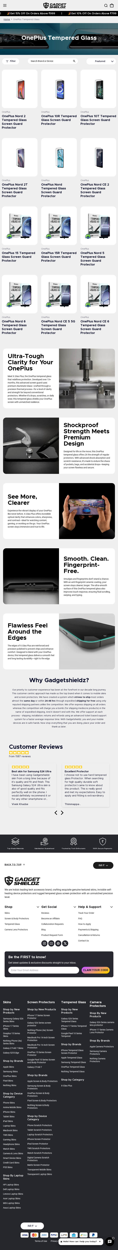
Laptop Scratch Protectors (40, 1134)
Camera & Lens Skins (13, 1153)
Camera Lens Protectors (16, 929)
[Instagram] (44, 943)
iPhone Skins (9, 1112)
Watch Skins (9, 1149)
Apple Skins (8, 1067)
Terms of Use (41, 1241)
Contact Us (83, 940)
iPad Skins (8, 1121)
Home (7, 19)
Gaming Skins (9, 1139)
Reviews (45, 913)
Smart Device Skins (12, 1158)
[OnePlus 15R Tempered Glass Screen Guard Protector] (59, 225)
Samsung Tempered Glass (73, 1062)
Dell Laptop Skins (11, 1189)
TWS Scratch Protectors (38, 1148)
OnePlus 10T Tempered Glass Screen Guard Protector (98, 120)
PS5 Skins (7, 1167)
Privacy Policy (57, 1241)
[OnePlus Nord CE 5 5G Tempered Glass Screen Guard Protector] (59, 294)
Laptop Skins (9, 1126)
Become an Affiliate (50, 918)
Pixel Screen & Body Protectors (42, 1100)
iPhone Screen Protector (38, 1139)
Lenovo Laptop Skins (13, 1194)
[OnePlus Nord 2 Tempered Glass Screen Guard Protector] (19, 89)
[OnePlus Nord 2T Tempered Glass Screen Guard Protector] (19, 157)
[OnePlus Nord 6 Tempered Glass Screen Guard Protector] (19, 294)
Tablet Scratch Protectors (39, 1130)
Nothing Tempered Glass (73, 1071)
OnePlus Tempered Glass (73, 1067)
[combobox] (53, 61)
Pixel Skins (8, 1080)
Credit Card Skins (11, 1162)
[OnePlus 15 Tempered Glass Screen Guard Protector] (19, 225)
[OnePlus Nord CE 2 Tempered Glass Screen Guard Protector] (98, 157)
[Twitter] (65, 943)
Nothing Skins (9, 1085)
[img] (60, 753)
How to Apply (84, 924)
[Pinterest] (58, 943)
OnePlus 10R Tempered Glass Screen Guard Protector (59, 120)
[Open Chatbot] (109, 1241)
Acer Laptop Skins (11, 1198)
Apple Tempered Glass (71, 1057)
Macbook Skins (10, 1130)
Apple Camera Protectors (102, 1046)
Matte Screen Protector (38, 1165)
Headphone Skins (11, 1144)
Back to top (13, 865)
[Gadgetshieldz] (54, 5)
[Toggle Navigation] (5, 5)
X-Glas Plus (66, 1085)
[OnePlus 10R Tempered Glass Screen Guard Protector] (59, 89)
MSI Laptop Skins (11, 1203)
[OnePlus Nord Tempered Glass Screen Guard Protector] (59, 157)
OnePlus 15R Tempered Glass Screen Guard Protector (59, 257)
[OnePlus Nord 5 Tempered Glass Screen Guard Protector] (98, 225)
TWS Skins (8, 1135)
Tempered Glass (12, 924)
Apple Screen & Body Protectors (42, 1081)
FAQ (80, 918)
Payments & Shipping (88, 929)
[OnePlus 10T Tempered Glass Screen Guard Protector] (98, 89)
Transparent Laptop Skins (39, 1174)
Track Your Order (86, 913)
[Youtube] (51, 943)
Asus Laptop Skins (12, 1207)
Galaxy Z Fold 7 (34, 1067)
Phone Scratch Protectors (39, 1125)
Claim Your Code (95, 970)
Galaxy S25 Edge (11, 1053)
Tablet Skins (8, 1116)
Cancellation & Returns (89, 935)
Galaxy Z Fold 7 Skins (13, 1048)
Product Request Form (52, 935)
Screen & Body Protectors (17, 918)
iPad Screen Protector (37, 1144)
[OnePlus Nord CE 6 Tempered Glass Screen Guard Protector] (98, 294)
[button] (106, 5)
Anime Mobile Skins (12, 1107)
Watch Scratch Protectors (39, 1153)
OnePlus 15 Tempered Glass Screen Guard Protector (18, 257)
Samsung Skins (10, 1071)
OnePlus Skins (10, 1076)
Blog (43, 929)
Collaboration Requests (52, 924)
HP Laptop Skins (11, 1184)
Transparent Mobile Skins (39, 1169)
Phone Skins (9, 1102)
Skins (7, 913)
